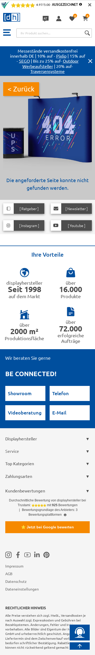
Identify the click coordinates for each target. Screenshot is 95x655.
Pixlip (61, 55)
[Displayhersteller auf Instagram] (8, 555)
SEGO (24, 60)
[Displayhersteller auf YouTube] (27, 555)
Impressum (14, 566)
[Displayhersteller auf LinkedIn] (37, 555)
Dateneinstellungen (22, 589)
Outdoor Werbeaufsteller (50, 63)
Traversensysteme (47, 71)
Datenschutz (16, 581)
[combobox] (54, 33)
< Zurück (21, 89)
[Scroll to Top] (80, 646)
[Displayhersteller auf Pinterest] (46, 555)
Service (12, 451)
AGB (8, 573)
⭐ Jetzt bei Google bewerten (47, 527)
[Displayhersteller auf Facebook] (18, 555)
